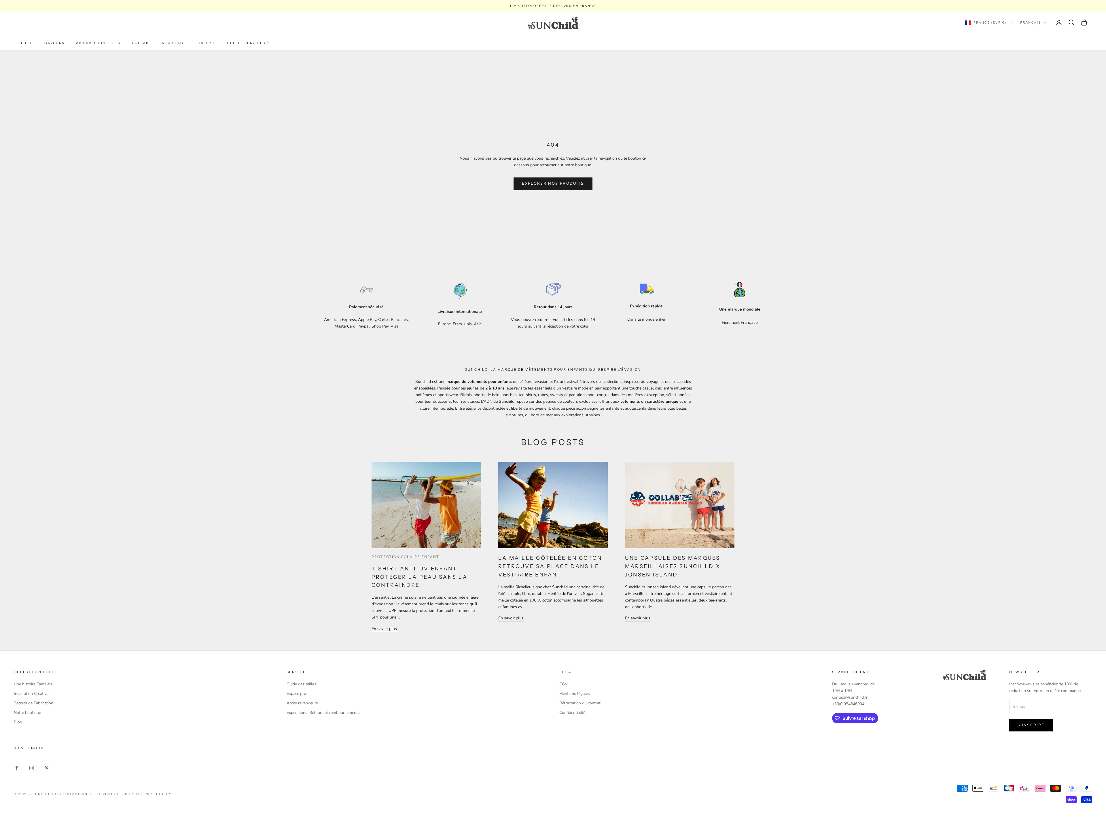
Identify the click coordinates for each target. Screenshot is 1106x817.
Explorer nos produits (553, 183)
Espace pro (296, 693)
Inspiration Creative (31, 693)
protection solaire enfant (405, 557)
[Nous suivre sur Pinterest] (47, 768)
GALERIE (206, 43)
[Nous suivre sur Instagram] (32, 768)
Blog (18, 722)
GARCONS (54, 43)
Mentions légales (574, 693)
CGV (563, 684)
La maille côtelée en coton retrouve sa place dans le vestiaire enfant (550, 566)
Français (1030, 22)
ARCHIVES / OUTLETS (98, 43)
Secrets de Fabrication (33, 703)
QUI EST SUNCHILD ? (248, 43)
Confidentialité (572, 712)
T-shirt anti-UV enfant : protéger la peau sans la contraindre (419, 577)
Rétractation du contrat (580, 703)
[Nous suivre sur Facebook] (17, 768)
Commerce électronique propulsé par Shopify (118, 794)
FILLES (25, 43)
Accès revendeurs (302, 703)
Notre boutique (27, 712)
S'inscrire (1031, 725)
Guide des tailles (301, 684)
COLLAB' (141, 43)
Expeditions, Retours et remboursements (323, 712)
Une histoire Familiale (33, 684)
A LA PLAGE (174, 43)
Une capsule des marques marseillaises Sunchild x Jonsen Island (672, 566)
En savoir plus (384, 628)
